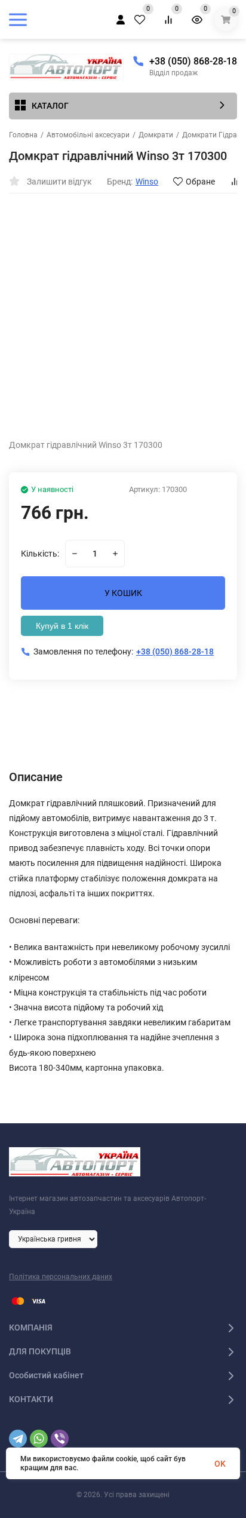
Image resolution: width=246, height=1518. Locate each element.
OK (220, 1463)
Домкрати (156, 135)
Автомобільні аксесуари (88, 135)
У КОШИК (123, 593)
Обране (200, 181)
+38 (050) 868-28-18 (193, 61)
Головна (23, 135)
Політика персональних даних (60, 1277)
